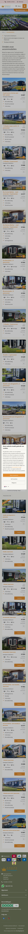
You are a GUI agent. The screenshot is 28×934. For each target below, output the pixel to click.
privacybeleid (15, 467)
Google (19, 467)
